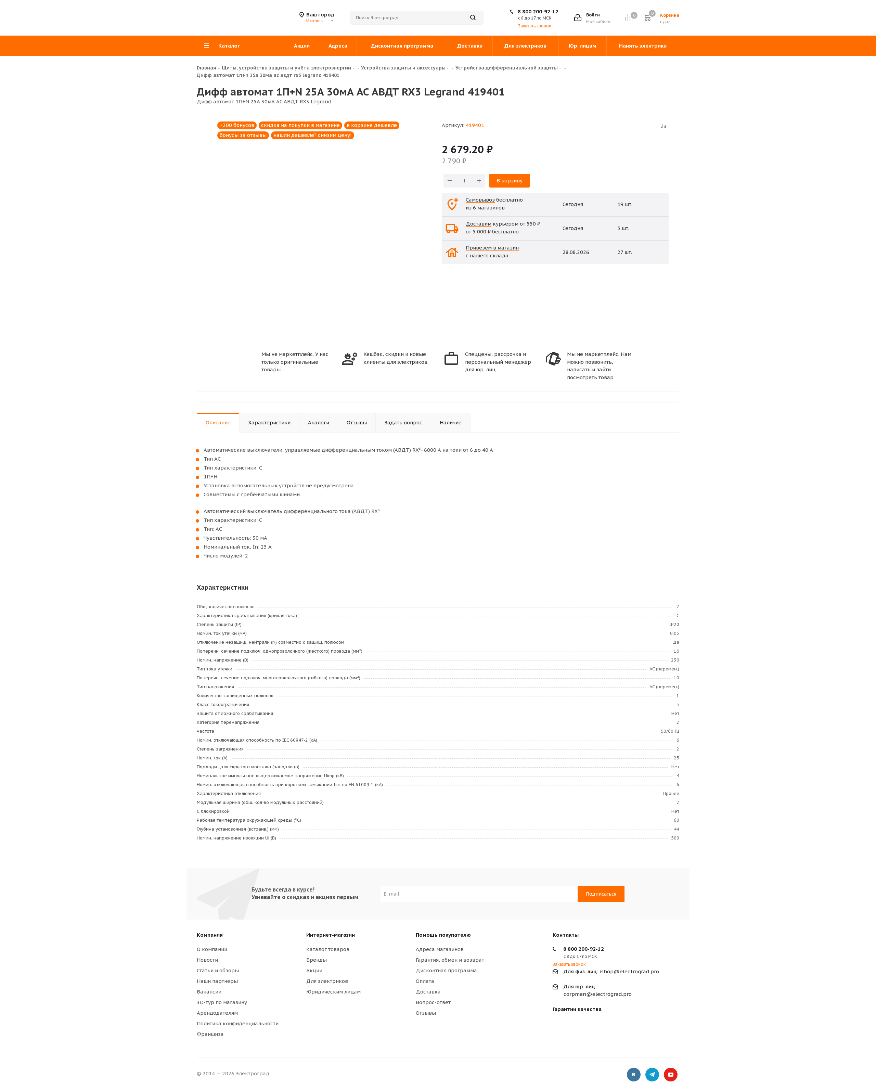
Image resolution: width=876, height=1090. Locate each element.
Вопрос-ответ (433, 1002)
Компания (210, 935)
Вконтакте (634, 1074)
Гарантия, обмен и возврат (450, 960)
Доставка (428, 991)
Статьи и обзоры (218, 970)
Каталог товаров (327, 949)
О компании (212, 949)
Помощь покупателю (443, 935)
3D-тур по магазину (222, 1002)
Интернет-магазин (330, 935)
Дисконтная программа (446, 970)
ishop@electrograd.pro (611, 971)
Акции (314, 970)
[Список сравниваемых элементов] (628, 17)
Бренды (316, 960)
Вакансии (209, 991)
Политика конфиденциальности (238, 1023)
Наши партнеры (217, 981)
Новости (207, 960)
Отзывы (426, 1013)
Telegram (652, 1074)
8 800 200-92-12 (538, 11)
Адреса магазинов (440, 949)
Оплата (425, 981)
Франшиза (210, 1034)
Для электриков (327, 981)
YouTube (671, 1074)
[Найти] (473, 18)
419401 (475, 125)
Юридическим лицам (333, 991)
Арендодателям (217, 1013)
